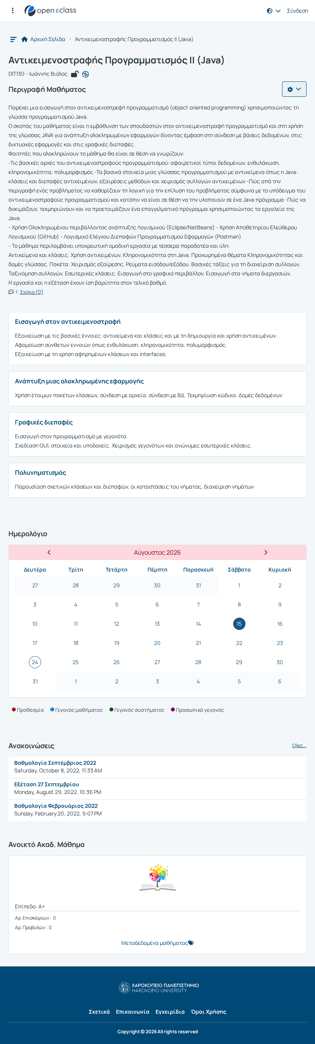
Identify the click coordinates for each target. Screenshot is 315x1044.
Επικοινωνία (132, 1011)
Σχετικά (99, 1011)
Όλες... (299, 745)
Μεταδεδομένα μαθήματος (154, 942)
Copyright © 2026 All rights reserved (158, 1032)
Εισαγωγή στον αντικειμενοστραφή (68, 321)
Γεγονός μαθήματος (79, 709)
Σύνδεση (297, 11)
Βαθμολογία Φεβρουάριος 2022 (56, 805)
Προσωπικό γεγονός (200, 709)
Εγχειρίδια (170, 1011)
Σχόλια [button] (31, 292)
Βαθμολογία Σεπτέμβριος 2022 (55, 762)
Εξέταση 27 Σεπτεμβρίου (47, 784)
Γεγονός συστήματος (139, 709)
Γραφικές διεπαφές (44, 422)
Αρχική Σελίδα (47, 39)
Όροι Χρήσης (208, 1011)
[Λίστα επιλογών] (294, 89)
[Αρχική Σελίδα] (50, 10)
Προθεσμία (30, 709)
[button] (12, 11)
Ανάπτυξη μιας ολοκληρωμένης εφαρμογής (79, 381)
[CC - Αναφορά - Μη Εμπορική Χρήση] (85, 74)
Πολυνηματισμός (40, 472)
